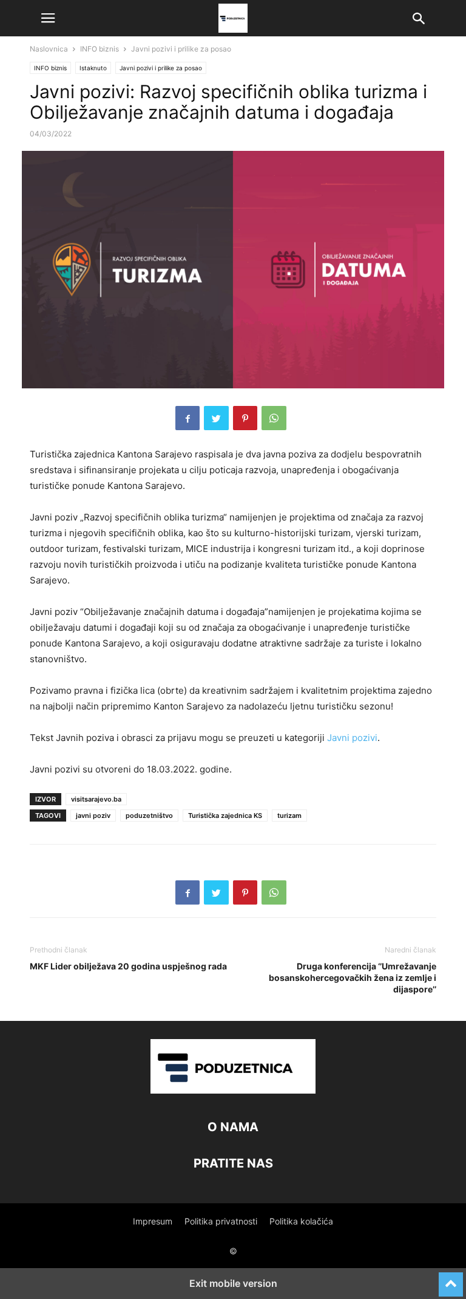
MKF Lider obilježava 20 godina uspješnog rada (128, 966)
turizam (289, 815)
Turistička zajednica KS (225, 815)
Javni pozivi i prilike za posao (181, 48)
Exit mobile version (233, 1283)
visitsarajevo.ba (96, 799)
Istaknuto (93, 67)
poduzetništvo (149, 815)
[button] (48, 18)
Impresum (152, 1221)
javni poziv (93, 815)
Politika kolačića (301, 1221)
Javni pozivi (352, 737)
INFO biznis (99, 48)
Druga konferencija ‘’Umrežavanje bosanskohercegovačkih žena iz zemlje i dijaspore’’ (352, 977)
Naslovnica (49, 48)
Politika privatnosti (220, 1221)
